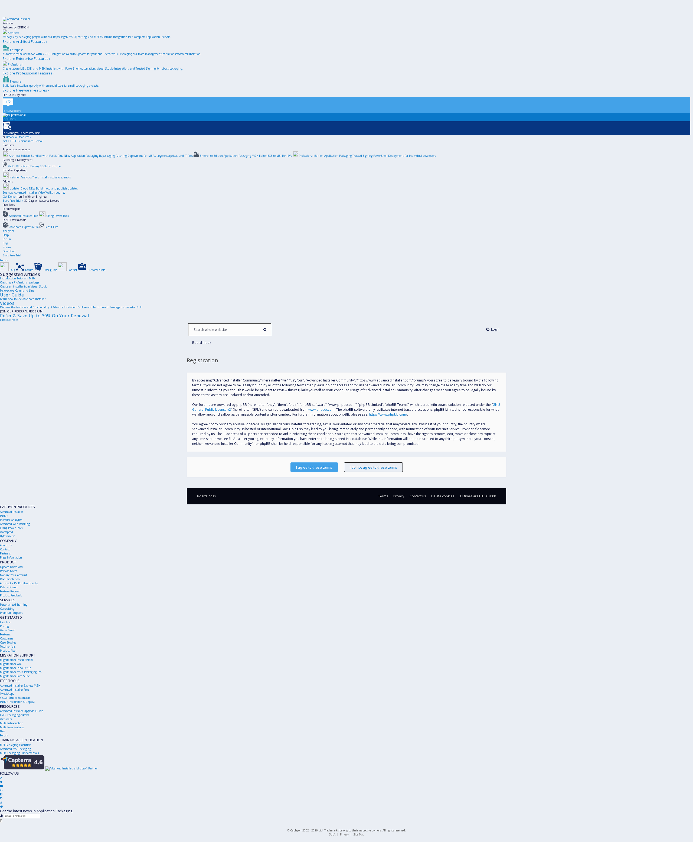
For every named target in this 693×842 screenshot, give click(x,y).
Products (8, 145)
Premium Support (11, 613)
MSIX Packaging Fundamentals (19, 753)
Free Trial (5, 622)
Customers (6, 638)
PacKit (4, 516)
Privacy (344, 834)
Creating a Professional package (19, 282)
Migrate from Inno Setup (15, 668)
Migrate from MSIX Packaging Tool (21, 672)
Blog (5, 243)
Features (8, 23)
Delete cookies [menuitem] (442, 496)
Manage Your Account (13, 575)
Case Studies (8, 642)
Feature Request (10, 591)
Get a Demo (7, 630)
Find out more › (9, 320)
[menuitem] (493, 329)
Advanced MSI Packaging (15, 749)
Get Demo (9, 196)
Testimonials (7, 646)
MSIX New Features (12, 727)
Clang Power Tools (11, 528)
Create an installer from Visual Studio (23, 286)
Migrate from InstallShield (16, 660)
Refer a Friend (9, 587)
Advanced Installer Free (14, 689)
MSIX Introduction (11, 723)
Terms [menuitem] (383, 496)
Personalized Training (13, 604)
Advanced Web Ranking (15, 524)
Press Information (11, 557)
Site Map (358, 834)
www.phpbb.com (321, 409)
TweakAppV (7, 694)
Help (6, 235)
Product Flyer (8, 650)
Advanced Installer (11, 512)
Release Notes (8, 571)
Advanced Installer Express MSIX (20, 685)
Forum (7, 239)
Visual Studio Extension (15, 698)
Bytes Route (7, 536)
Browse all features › (18, 137)
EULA (332, 834)
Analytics (8, 231)
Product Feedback (11, 595)
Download (9, 251)
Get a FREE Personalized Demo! (23, 141)
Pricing (7, 247)
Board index (206, 496)
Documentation (10, 579)
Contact (5, 549)
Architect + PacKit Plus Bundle (19, 583)
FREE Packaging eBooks (14, 715)
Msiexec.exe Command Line (17, 290)
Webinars (6, 719)
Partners (5, 553)
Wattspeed (6, 532)
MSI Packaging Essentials (15, 745)
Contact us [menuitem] (418, 496)
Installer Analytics (11, 520)
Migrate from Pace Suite (15, 676)
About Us (6, 545)
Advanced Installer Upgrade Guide (21, 711)
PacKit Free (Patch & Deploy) (17, 702)
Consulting (7, 609)
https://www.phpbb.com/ (388, 414)
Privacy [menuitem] (398, 496)
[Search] (265, 330)
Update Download (11, 567)
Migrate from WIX (11, 664)
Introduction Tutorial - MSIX (17, 278)
